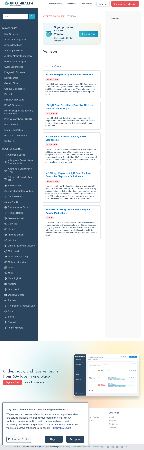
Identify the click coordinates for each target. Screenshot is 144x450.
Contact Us (113, 424)
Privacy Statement (61, 428)
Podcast (112, 420)
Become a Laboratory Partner (86, 417)
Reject (54, 439)
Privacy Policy (64, 447)
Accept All (75, 439)
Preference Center (18, 439)
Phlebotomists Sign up (83, 420)
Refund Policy (97, 447)
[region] (45, 423)
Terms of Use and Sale (81, 447)
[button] (55, 4)
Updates (112, 417)
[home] (19, 3)
